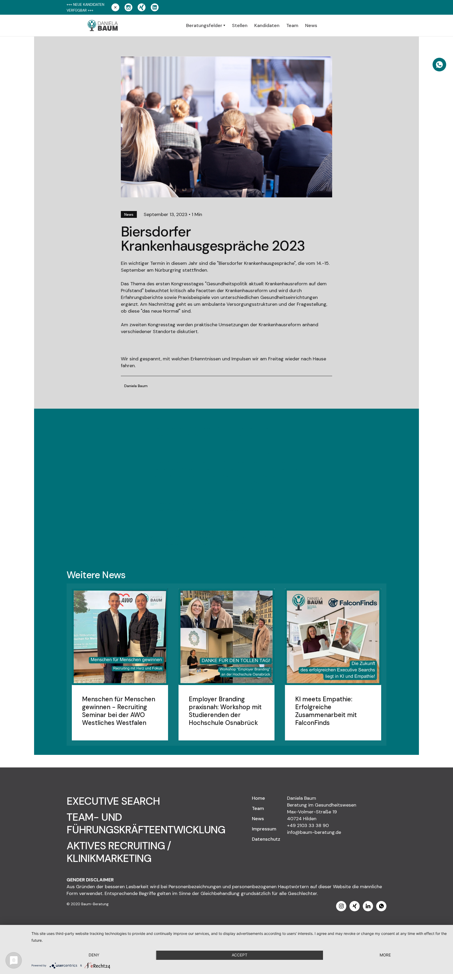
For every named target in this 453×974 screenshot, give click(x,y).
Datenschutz (266, 839)
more (385, 954)
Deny (94, 954)
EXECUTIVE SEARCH (113, 801)
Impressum (264, 829)
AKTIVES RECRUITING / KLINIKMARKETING (119, 852)
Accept (239, 954)
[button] (205, 25)
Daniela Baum (136, 385)
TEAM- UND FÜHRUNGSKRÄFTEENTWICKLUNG (146, 823)
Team (258, 808)
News (258, 818)
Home (258, 798)
